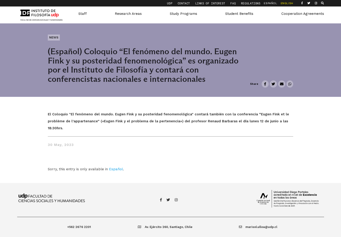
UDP (170, 3)
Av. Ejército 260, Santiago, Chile (168, 227)
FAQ (233, 3)
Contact (185, 3)
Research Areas (128, 14)
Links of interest (211, 3)
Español (116, 169)
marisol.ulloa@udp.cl (261, 227)
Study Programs (183, 14)
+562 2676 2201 (79, 227)
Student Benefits (239, 14)
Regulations (251, 3)
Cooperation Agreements (302, 14)
